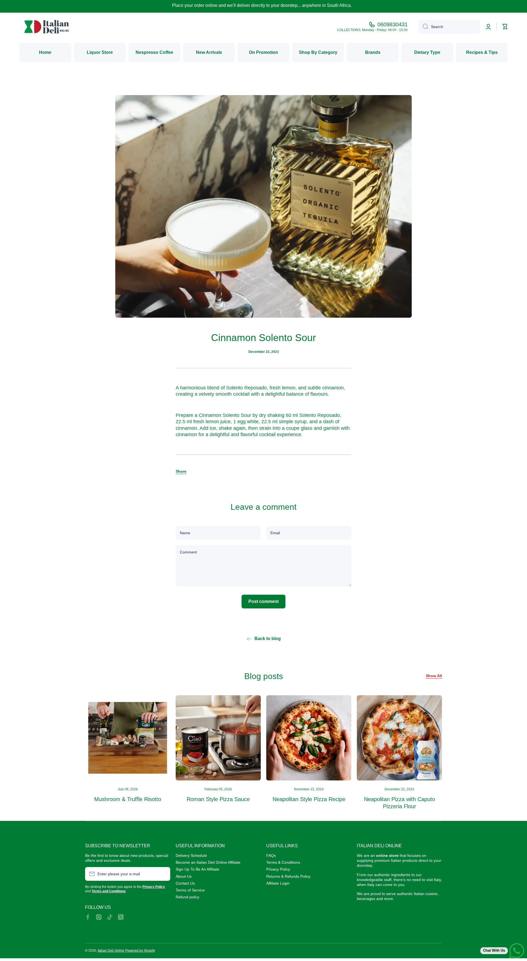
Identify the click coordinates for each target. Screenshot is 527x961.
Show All (434, 676)
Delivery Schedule (191, 855)
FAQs (271, 855)
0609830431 (392, 24)
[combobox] (449, 27)
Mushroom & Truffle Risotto (127, 799)
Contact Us (185, 883)
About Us (184, 876)
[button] (181, 471)
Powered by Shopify (140, 950)
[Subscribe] (163, 874)
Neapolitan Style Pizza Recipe (309, 799)
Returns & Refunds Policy (288, 876)
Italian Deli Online (111, 950)
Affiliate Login (278, 883)
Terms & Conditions (283, 862)
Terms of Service (190, 890)
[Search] (423, 27)
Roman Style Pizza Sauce (218, 799)
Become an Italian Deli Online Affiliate (208, 862)
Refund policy (187, 897)
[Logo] (46, 26)
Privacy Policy (278, 869)
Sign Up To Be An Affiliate (197, 869)
